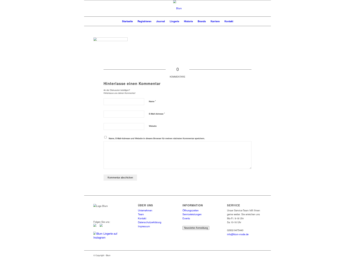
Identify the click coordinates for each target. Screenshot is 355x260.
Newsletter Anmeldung (196, 228)
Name (152, 101)
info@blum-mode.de (237, 234)
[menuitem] (127, 21)
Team (141, 214)
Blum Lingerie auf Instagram (105, 235)
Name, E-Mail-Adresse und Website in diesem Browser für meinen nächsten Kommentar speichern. (157, 138)
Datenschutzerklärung (149, 222)
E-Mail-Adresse (157, 113)
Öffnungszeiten (190, 210)
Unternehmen (145, 210)
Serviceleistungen (192, 214)
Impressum (144, 226)
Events (186, 218)
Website (153, 126)
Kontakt (142, 218)
